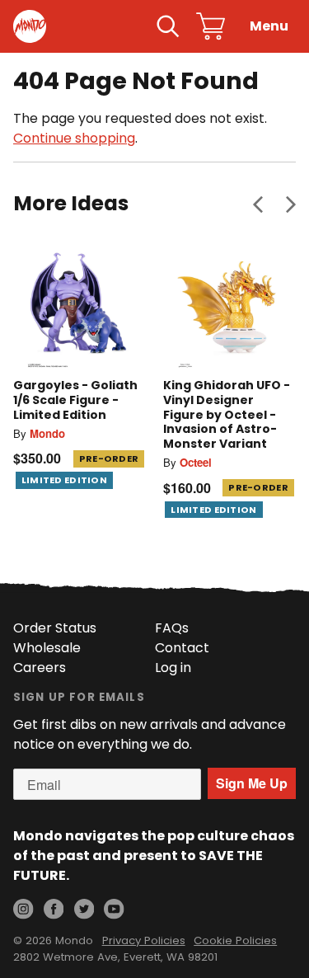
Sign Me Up (252, 782)
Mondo (47, 433)
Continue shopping (74, 138)
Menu (269, 25)
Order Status (54, 627)
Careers (39, 667)
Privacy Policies (143, 940)
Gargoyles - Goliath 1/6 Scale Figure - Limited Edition (75, 399)
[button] (258, 204)
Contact (182, 647)
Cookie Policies (235, 940)
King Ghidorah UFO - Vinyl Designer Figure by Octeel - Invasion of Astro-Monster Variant (226, 414)
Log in (173, 667)
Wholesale (47, 647)
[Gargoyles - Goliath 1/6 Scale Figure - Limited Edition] (80, 302)
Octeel (196, 462)
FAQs (172, 627)
